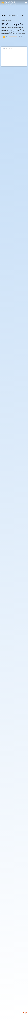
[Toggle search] (21, 3)
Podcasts (10, 15)
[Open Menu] (26, 3)
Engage (3, 15)
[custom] (19, 36)
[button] (4, 37)
